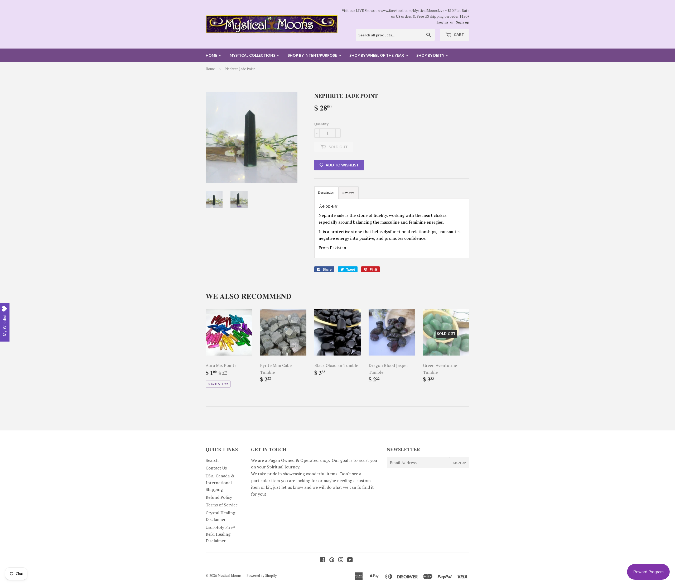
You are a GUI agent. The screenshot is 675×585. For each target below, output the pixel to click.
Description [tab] (326, 192)
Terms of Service (222, 505)
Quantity (321, 123)
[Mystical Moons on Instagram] (341, 560)
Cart (458, 34)
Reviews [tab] (348, 193)
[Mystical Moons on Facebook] (322, 560)
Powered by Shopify (262, 575)
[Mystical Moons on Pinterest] (332, 560)
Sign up (462, 22)
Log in (442, 22)
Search (212, 460)
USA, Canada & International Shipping (220, 482)
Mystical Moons (230, 575)
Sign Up (459, 463)
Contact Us (216, 468)
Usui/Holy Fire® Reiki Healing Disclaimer (220, 534)
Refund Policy (219, 497)
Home (210, 68)
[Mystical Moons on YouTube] (350, 560)
